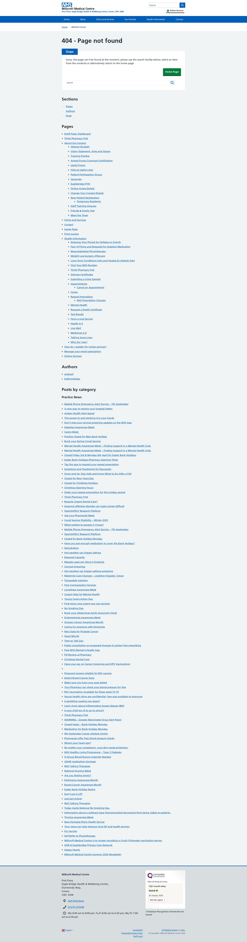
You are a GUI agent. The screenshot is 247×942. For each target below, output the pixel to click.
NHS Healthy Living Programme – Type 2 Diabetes (92, 752)
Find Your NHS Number (84, 265)
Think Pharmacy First (76, 138)
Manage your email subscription (82, 351)
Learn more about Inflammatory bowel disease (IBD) (94, 705)
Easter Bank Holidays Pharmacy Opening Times (91, 459)
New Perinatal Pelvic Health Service (84, 821)
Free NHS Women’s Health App (82, 650)
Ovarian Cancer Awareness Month (83, 622)
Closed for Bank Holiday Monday (83, 538)
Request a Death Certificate (86, 309)
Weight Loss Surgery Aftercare (88, 256)
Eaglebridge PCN (80, 183)
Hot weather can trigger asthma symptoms (88, 571)
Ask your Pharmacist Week (79, 515)
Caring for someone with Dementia (84, 626)
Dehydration (71, 548)
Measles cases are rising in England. (84, 562)
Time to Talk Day (73, 640)
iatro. (183, 930)
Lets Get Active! (73, 798)
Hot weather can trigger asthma (82, 552)
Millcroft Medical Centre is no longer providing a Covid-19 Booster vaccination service (113, 840)
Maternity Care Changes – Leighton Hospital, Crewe (94, 575)
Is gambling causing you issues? (82, 701)
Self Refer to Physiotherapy (79, 835)
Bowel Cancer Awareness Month (83, 784)
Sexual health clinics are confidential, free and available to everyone (103, 696)
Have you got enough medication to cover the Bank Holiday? (99, 543)
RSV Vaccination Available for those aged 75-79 (91, 691)
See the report (156, 900)
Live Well (76, 328)
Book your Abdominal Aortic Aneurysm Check (90, 612)
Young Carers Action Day (78, 599)
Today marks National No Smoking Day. (87, 808)
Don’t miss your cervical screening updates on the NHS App (98, 422)
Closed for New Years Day (79, 478)
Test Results (77, 314)
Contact (179, 19)
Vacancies (76, 179)
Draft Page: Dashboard (77, 133)
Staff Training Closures (83, 206)
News (82, 19)
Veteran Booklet (80, 146)
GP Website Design (170, 930)
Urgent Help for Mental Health (82, 594)
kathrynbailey (72, 378)
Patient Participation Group (86, 174)
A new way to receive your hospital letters (88, 408)
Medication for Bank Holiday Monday (86, 729)
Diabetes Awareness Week (79, 427)
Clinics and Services (105, 19)
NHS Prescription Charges (91, 300)
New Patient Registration (85, 197)
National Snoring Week (77, 770)
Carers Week (71, 431)
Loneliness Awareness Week (80, 589)
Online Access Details (82, 188)
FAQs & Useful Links (82, 169)
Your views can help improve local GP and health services (96, 826)
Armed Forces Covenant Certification (92, 160)
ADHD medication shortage (80, 761)
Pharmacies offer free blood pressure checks (89, 738)
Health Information (156, 19)
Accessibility (138, 930)
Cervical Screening (74, 566)
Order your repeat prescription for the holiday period (94, 492)
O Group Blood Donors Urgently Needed (87, 756)
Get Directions (76, 900)
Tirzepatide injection (76, 580)
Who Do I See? (79, 342)
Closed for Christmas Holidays (81, 483)
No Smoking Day (74, 608)
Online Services (73, 356)
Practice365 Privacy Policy (132, 933)
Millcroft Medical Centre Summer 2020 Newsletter (92, 854)
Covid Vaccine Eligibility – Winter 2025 (86, 520)
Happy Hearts (72, 849)
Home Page (172, 71)
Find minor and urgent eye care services (87, 603)
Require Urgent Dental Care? (81, 501)
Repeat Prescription (82, 296)
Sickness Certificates (82, 274)
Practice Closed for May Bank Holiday (85, 436)
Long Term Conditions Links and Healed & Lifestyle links (103, 260)
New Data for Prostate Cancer (81, 631)
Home (67, 19)
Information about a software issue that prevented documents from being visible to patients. (117, 812)
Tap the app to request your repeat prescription (91, 464)
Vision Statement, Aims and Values (90, 151)
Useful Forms (78, 165)
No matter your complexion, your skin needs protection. (96, 747)
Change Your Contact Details (87, 193)
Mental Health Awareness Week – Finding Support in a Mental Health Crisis (107, 445)
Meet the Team (79, 215)
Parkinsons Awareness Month (81, 780)
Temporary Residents (89, 201)
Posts (69, 115)
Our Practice (130, 19)
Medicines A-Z (79, 332)
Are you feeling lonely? (77, 775)
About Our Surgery (75, 143)
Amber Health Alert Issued (79, 413)
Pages (69, 106)
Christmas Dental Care (77, 659)
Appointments (79, 283)
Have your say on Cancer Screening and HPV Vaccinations (97, 664)
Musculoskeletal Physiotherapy (88, 251)
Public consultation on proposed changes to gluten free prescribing (102, 645)
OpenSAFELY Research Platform (82, 510)
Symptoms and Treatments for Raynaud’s (88, 469)
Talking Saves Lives (81, 337)
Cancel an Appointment (90, 287)
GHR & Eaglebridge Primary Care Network (88, 845)
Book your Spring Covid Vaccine (82, 441)
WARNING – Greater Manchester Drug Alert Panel (92, 719)
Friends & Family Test (83, 210)
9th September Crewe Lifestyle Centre (86, 733)
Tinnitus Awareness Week (79, 817)
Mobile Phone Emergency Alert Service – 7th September (96, 404)
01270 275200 (76, 907)
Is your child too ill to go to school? (84, 710)
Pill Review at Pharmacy (77, 654)
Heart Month (71, 636)
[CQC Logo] (156, 878)
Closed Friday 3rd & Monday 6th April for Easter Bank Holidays (100, 455)
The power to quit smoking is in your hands (89, 418)
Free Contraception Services (80, 585)
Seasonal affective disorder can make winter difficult (94, 506)
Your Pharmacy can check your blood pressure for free (95, 687)
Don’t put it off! (73, 794)
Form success (71, 233)
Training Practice (80, 156)
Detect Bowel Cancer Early (79, 678)
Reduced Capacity (74, 557)
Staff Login (138, 936)
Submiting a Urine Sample (86, 279)
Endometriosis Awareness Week (82, 617)
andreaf (68, 374)
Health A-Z (77, 323)
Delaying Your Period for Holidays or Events (96, 242)
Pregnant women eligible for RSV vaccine (88, 673)
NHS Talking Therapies (77, 766)
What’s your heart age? (77, 743)
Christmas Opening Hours (78, 487)
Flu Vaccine (70, 831)
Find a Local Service (82, 318)
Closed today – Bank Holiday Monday (86, 724)
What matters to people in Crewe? (84, 524)
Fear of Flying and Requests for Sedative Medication (100, 246)
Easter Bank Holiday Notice (79, 789)
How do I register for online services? (85, 346)
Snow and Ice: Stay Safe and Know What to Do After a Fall (97, 473)
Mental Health (79, 305)
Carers (74, 292)
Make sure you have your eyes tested (85, 682)
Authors (70, 111)
